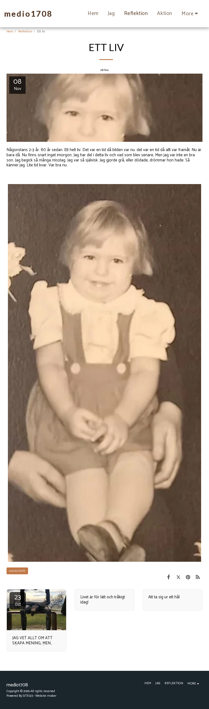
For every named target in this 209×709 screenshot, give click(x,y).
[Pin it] (188, 577)
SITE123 (28, 695)
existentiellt (17, 570)
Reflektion (25, 31)
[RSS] (198, 577)
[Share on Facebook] (169, 577)
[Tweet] (178, 577)
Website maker (45, 695)
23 (17, 600)
